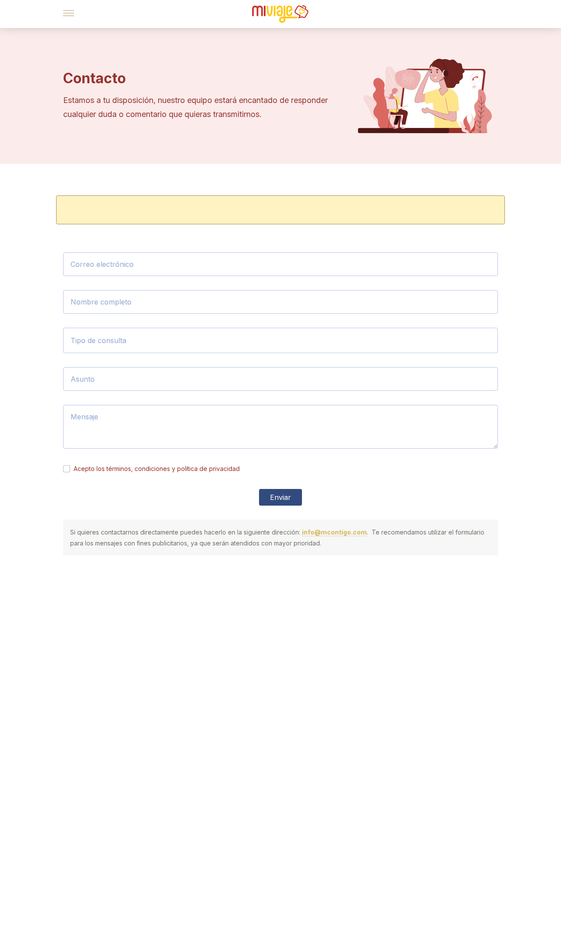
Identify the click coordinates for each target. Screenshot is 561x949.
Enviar (280, 497)
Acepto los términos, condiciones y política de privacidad (157, 468)
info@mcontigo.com (334, 532)
